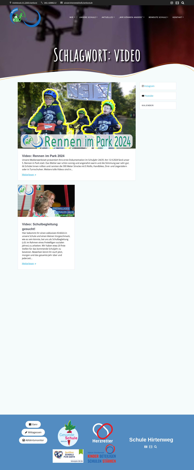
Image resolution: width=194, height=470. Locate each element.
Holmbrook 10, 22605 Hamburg (24, 2)
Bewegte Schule (158, 17)
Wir (71, 17)
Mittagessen (34, 432)
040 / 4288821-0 (50, 2)
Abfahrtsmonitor (34, 440)
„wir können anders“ (131, 17)
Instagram (149, 86)
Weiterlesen (28, 174)
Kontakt (177, 17)
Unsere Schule (87, 17)
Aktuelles (107, 17)
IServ (34, 424)
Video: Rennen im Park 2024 (43, 156)
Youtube (149, 95)
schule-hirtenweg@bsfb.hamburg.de (78, 2)
